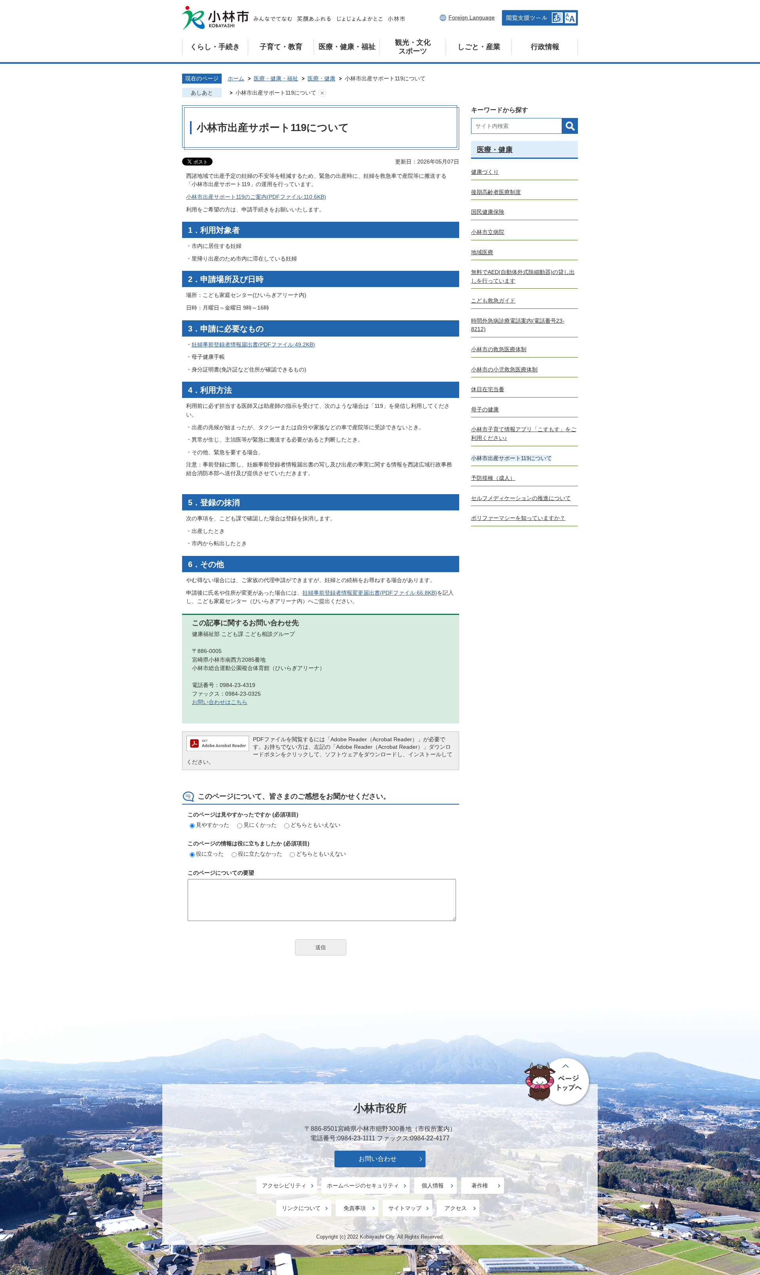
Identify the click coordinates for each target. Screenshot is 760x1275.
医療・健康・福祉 (347, 47)
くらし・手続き (215, 47)
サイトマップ (405, 1208)
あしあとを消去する (322, 93)
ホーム (236, 78)
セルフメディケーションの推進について (521, 498)
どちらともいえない (315, 825)
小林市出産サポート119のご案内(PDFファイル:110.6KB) (256, 197)
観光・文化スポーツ (413, 46)
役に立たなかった (260, 854)
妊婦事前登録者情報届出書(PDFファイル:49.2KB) (253, 344)
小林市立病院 (487, 232)
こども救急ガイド (493, 300)
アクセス (456, 1208)
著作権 (479, 1185)
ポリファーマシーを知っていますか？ (518, 518)
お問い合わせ (378, 1158)
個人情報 (433, 1185)
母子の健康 (485, 409)
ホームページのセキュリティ (363, 1185)
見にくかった (260, 825)
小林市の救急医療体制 (498, 349)
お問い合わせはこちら (219, 702)
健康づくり (485, 172)
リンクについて (301, 1208)
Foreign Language (471, 17)
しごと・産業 (479, 47)
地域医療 (482, 252)
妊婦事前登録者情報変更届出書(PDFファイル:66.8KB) (369, 593)
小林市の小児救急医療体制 (504, 369)
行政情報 (545, 47)
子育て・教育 (281, 47)
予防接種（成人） (493, 478)
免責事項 (355, 1208)
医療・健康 (321, 78)
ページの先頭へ (558, 1082)
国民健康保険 (487, 212)
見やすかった (212, 825)
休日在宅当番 (487, 389)
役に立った (210, 854)
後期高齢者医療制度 (496, 192)
